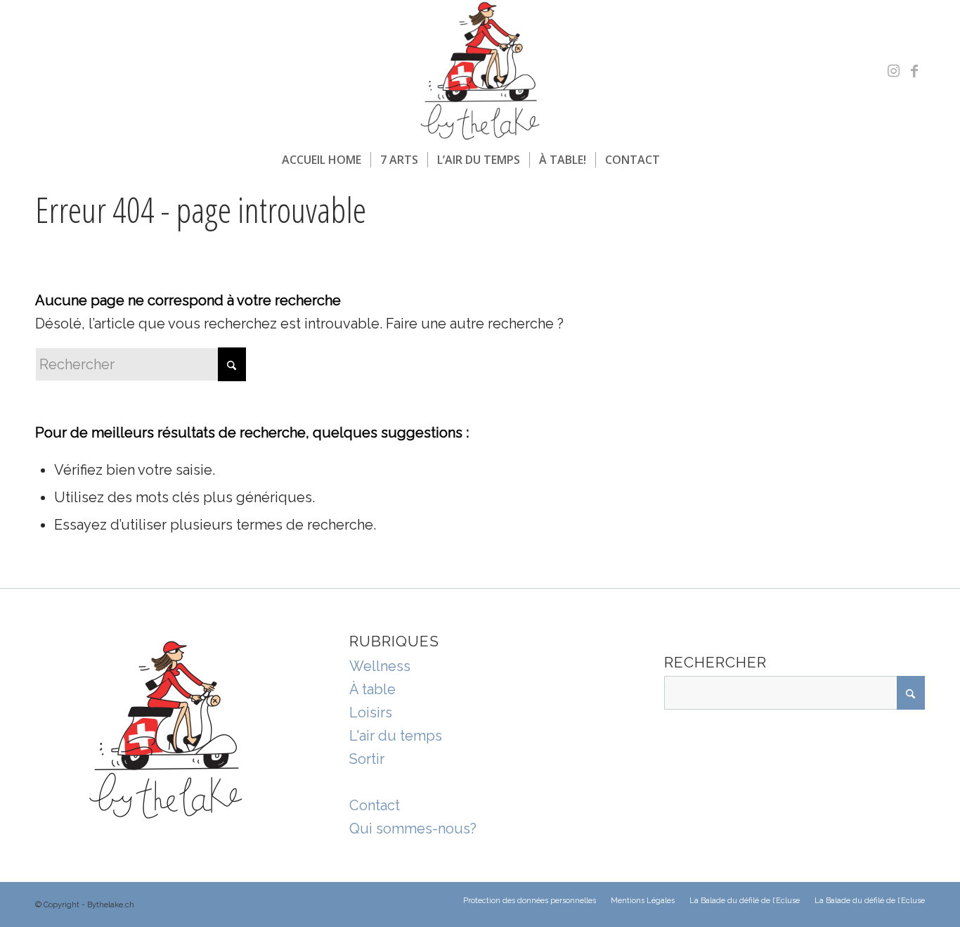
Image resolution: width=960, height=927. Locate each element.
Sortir (366, 758)
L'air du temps (395, 735)
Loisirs (370, 712)
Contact (374, 805)
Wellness (379, 666)
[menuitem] (321, 159)
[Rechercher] (678, 159)
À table (372, 689)
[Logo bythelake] (480, 71)
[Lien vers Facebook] (914, 71)
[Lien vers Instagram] (893, 71)
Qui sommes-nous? (412, 828)
